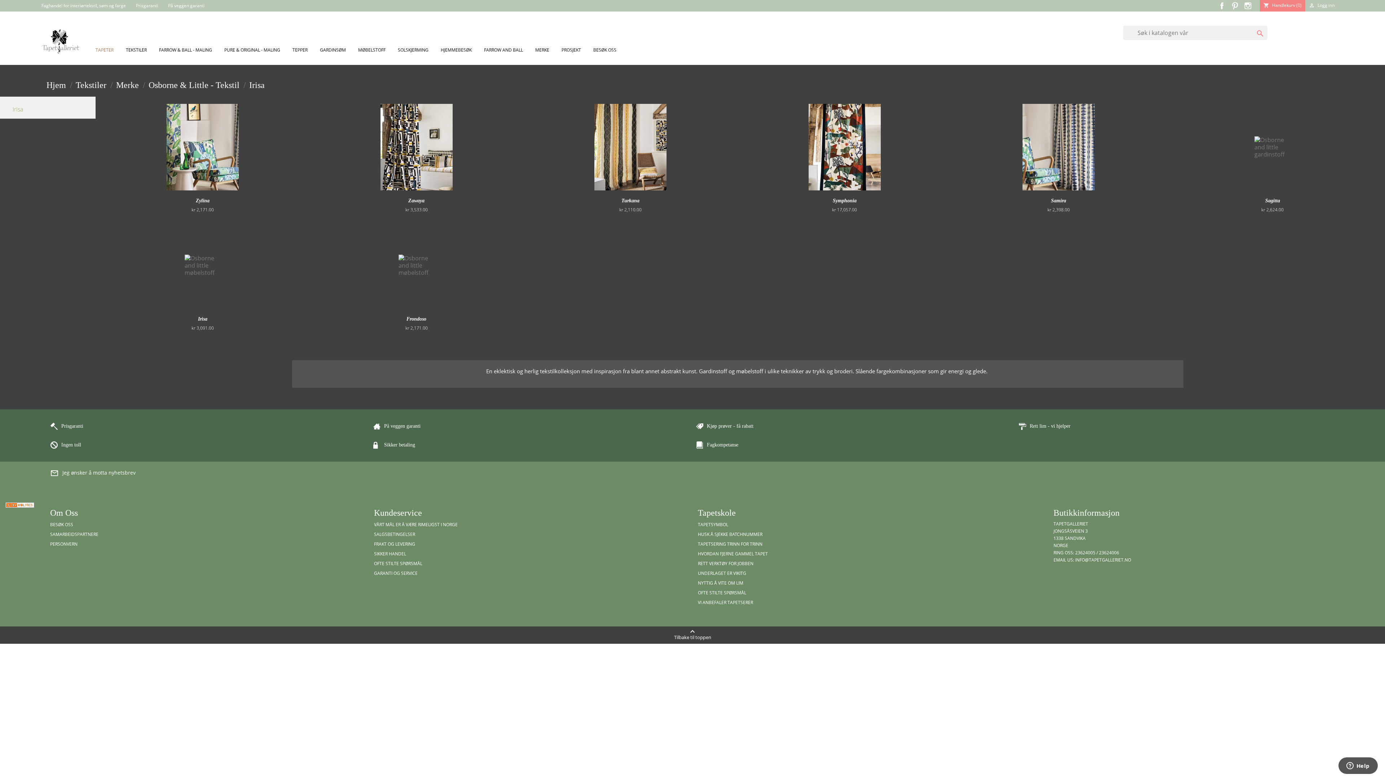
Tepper (300, 50)
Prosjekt (571, 50)
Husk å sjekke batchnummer (730, 534)
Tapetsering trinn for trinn (730, 544)
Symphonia (845, 200)
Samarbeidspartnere (74, 534)
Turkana (630, 200)
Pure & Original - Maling (252, 50)
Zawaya (416, 200)
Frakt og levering (394, 544)
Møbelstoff (372, 50)
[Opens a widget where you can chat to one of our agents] (1358, 766)
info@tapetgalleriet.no (1103, 560)
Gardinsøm (333, 50)
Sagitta (1272, 200)
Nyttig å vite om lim (720, 583)
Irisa (18, 109)
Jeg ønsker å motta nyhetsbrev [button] (93, 473)
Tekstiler (136, 50)
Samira (1058, 200)
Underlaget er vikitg (722, 573)
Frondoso (416, 319)
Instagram (1248, 6)
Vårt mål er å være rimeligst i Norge (416, 524)
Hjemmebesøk (456, 50)
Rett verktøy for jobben (725, 563)
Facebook (1222, 6)
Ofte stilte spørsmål (398, 563)
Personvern (64, 544)
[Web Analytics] (19, 505)
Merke (542, 50)
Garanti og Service (396, 573)
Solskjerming (413, 50)
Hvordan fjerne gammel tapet (733, 554)
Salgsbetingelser (394, 534)
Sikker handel (390, 554)
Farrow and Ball (503, 50)
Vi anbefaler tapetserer (725, 602)
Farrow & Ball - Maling (185, 50)
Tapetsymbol (713, 524)
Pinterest (1235, 6)
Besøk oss (604, 50)
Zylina (203, 200)
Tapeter (105, 50)
